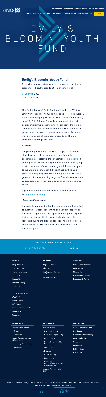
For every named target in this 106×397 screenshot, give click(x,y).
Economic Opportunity (53, 335)
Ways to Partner (49, 265)
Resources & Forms (81, 279)
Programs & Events (96, 9)
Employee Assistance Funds (52, 273)
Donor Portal (57, 9)
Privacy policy (64, 391)
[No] (102, 388)
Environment (49, 338)
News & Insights (81, 9)
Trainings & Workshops (23, 344)
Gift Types (16, 304)
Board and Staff (80, 338)
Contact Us (68, 9)
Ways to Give (17, 265)
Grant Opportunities (20, 328)
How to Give (18, 290)
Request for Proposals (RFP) (52, 370)
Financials (77, 272)
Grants (16, 331)
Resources (16, 315)
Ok (41, 392)
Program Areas (49, 328)
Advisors (77, 261)
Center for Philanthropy (83, 335)
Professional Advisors (82, 265)
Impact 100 (17, 279)
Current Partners (50, 277)
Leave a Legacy (20, 272)
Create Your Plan (21, 293)
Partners (47, 261)
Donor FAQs (17, 311)
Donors (15, 261)
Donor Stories (17, 301)
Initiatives (47, 351)
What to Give (19, 286)
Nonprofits (17, 324)
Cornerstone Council (81, 275)
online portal (72, 159)
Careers (76, 342)
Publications (78, 349)
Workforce (48, 347)
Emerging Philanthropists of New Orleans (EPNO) (53, 364)
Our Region (77, 331)
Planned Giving (18, 283)
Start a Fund (19, 268)
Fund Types (78, 268)
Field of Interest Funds (21, 308)
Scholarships (19, 335)
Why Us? (16, 297)
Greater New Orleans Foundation (11, 8)
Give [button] (99, 14)
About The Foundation (82, 328)
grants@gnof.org (36, 195)
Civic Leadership (51, 331)
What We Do (48, 324)
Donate (17, 275)
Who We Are (78, 324)
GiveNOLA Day (50, 355)
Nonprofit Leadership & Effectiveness (21, 339)
